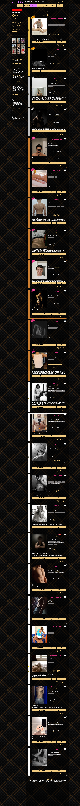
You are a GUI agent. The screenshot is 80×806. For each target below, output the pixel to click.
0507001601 (39, 283)
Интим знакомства (40, 5)
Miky (56, 444)
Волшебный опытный (56, 655)
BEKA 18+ (56, 415)
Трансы (46, 5)
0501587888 (39, 223)
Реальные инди (15, 19)
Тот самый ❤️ (57, 535)
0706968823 (39, 467)
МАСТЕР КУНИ (57, 626)
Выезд (13, 32)
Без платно (56, 170)
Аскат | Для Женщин (57, 79)
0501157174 (42, 436)
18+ (57, 321)
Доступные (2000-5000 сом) (17, 22)
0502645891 (42, 498)
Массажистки (27, 5)
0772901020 (42, 313)
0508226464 (39, 741)
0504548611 (39, 191)
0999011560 (42, 618)
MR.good (56, 199)
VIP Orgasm (56, 384)
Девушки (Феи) (20, 5)
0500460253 (42, 558)
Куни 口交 (57, 505)
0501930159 (39, 647)
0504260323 (39, 42)
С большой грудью (16, 29)
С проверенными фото (16, 18)
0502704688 (42, 589)
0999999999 (42, 254)
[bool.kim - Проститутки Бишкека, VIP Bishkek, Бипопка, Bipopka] (18, 3)
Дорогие (14, 20)
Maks (56, 110)
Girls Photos (39, 26)
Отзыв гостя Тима (16, 94)
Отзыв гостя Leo (16, 75)
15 (64, 105)
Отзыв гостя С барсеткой (18, 83)
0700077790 (39, 344)
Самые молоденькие (16, 25)
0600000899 (42, 770)
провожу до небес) (56, 475)
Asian (56, 352)
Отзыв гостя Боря (16, 108)
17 (64, 682)
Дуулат (57, 566)
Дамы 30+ (14, 26)
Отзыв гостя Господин (17, 59)
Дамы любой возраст (56, 597)
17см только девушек (56, 139)
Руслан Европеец (57, 231)
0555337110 (39, 679)
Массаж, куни (57, 262)
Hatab (56, 749)
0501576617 (42, 527)
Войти (17, 9)
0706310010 (42, 710)
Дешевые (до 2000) (16, 23)
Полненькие (14, 28)
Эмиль (57, 291)
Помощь (53, 5)
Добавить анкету (60, 5)
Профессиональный (57, 18)
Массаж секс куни (56, 687)
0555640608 (39, 407)
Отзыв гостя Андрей (16, 63)
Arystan (57, 718)
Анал (13, 33)
